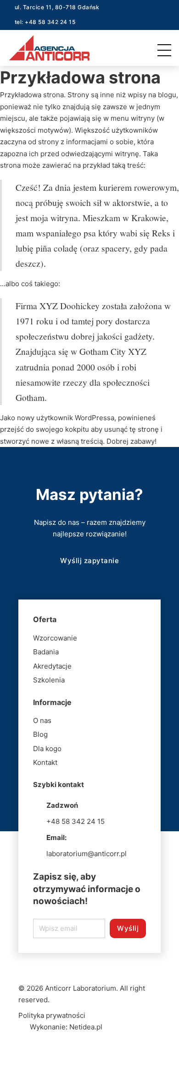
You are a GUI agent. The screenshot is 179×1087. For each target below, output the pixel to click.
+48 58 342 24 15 (75, 821)
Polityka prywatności (51, 1015)
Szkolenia (49, 680)
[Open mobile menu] (166, 48)
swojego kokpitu (62, 429)
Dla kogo (47, 748)
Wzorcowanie (55, 638)
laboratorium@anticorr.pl (86, 853)
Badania (46, 651)
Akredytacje (52, 666)
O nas (42, 720)
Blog (40, 734)
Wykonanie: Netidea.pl (66, 1026)
